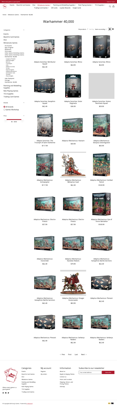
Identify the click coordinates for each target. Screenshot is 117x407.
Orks (7, 65)
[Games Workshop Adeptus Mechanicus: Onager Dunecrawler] (73, 283)
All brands (9, 107)
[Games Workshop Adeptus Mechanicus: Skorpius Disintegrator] (102, 125)
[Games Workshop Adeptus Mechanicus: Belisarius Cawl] (73, 165)
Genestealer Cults (10, 73)
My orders (44, 374)
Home (4, 15)
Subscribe (108, 372)
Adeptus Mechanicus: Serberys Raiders (73, 338)
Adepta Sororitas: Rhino (73, 62)
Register (43, 371)
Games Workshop (12, 110)
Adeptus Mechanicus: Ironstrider (45, 260)
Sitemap (62, 386)
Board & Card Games (23, 5)
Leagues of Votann (10, 59)
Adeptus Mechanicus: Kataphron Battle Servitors (101, 260)
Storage (7, 80)
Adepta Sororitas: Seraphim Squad (44, 102)
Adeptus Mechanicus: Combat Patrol (101, 181)
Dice (33, 5)
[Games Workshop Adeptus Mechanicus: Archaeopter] (45, 165)
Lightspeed (30, 403)
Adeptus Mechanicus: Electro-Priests (45, 220)
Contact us (63, 377)
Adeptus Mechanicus (11, 71)
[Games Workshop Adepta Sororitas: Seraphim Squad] (45, 86)
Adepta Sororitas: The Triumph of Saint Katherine (44, 142)
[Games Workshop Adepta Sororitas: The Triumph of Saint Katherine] (45, 125)
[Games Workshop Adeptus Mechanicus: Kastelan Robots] (73, 243)
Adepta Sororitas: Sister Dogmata (73, 102)
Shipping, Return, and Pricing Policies (66, 383)
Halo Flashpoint (9, 78)
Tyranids (8, 74)
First (69, 354)
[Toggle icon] (110, 6)
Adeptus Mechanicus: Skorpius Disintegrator (101, 142)
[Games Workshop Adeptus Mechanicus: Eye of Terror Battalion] (102, 204)
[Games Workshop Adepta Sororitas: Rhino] (73, 46)
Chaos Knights (9, 76)
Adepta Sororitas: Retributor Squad (44, 63)
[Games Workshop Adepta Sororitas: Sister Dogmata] (73, 86)
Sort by (91, 29)
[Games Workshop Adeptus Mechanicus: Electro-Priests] (45, 204)
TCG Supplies (8, 94)
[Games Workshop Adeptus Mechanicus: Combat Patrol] (102, 165)
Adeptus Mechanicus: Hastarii (73, 141)
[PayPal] (109, 403)
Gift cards (54, 8)
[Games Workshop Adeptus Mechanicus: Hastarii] (73, 125)
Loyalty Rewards (65, 8)
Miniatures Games (13, 15)
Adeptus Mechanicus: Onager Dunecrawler (73, 299)
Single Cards (77, 8)
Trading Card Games (11, 97)
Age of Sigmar (9, 47)
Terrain (8, 68)
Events (12, 5)
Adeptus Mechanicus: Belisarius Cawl (73, 181)
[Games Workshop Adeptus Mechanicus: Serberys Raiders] (73, 322)
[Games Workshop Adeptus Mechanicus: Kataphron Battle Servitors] (102, 243)
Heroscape (8, 51)
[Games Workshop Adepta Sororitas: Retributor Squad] (45, 46)
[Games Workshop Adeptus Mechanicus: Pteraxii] (102, 283)
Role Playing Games (11, 91)
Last (76, 354)
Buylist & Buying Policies (67, 374)
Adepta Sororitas (10, 66)
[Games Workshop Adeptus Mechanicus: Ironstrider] (45, 243)
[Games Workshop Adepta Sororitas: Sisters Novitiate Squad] (102, 86)
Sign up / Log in (111, 1)
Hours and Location (66, 379)
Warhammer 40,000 (11, 56)
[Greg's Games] (4, 6)
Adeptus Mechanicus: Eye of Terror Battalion (101, 220)
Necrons (8, 62)
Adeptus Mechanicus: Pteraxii (101, 298)
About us (62, 371)
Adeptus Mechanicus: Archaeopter (45, 181)
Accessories (8, 46)
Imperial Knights (10, 60)
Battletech (8, 49)
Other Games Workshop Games (14, 53)
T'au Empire (9, 63)
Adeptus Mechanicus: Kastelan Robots (73, 260)
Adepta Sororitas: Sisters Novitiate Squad (101, 102)
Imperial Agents (10, 70)
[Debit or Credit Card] (112, 403)
